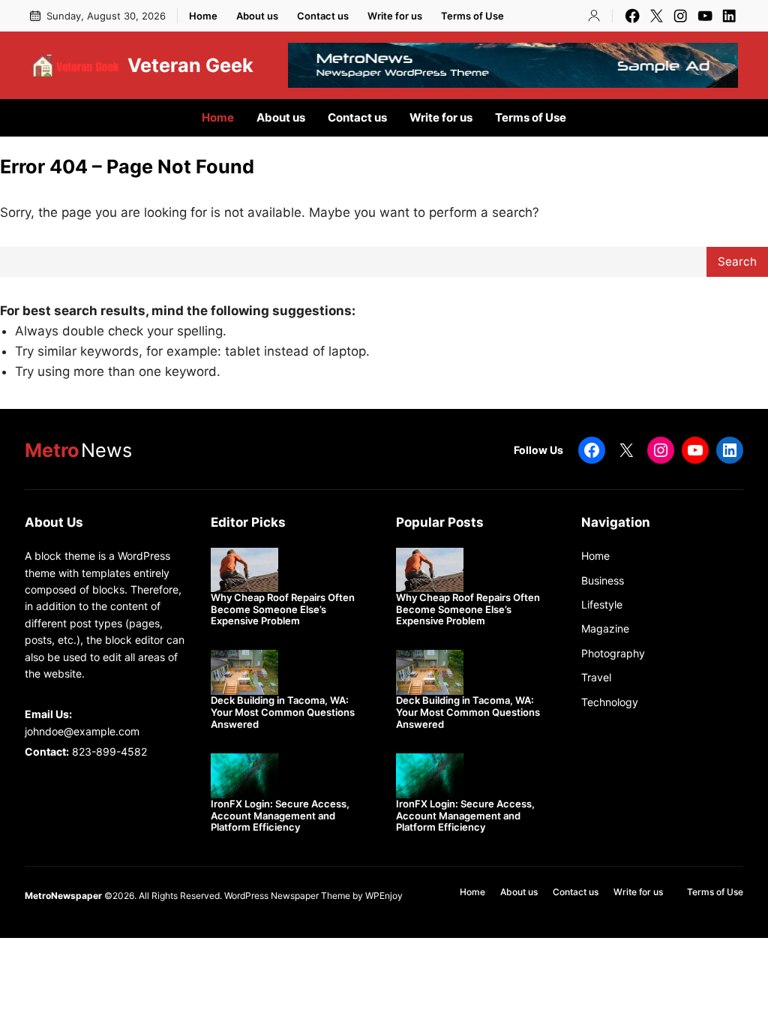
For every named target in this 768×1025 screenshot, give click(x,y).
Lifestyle (601, 604)
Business (602, 580)
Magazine (605, 628)
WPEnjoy (384, 895)
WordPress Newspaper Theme (287, 895)
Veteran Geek (191, 65)
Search (737, 261)
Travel (596, 677)
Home (595, 555)
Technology (609, 702)
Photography (613, 653)
